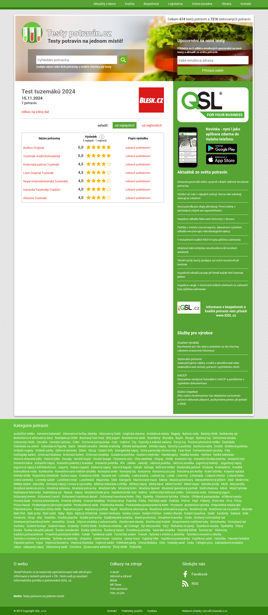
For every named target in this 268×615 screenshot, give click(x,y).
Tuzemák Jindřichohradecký (41, 156)
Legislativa (175, 4)
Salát (211, 513)
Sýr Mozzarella (151, 526)
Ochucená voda (196, 492)
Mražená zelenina (58, 488)
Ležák (170, 475)
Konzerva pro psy (163, 471)
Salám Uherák (173, 513)
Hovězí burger (102, 459)
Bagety (175, 434)
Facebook (199, 574)
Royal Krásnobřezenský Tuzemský (45, 181)
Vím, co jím (117, 593)
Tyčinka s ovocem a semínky (32, 538)
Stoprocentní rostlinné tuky (190, 522)
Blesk (113, 580)
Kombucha (46, 471)
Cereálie (42, 442)
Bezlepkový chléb (66, 438)
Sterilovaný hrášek (158, 522)
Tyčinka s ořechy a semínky (166, 534)
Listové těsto (235, 475)
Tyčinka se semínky (65, 538)
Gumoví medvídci (148, 455)
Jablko (131, 463)
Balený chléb (209, 434)
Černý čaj (180, 442)
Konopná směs (107, 471)
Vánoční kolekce (238, 538)
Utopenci (85, 538)
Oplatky (148, 496)
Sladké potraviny (91, 517)
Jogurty (63, 467)
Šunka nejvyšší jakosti (38, 530)
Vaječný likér (150, 538)
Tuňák (86, 534)
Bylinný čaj (203, 438)
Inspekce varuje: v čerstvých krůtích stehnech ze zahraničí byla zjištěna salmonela (212, 287)
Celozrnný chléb (24, 442)
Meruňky (38, 484)
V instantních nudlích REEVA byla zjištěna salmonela (209, 239)
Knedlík (237, 467)
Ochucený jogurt (219, 492)
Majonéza (102, 480)
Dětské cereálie (87, 446)
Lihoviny (182, 475)
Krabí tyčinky (213, 471)
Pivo (229, 501)
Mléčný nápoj (138, 484)
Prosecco (176, 505)
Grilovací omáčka (97, 455)
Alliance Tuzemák (34, 198)
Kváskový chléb (89, 475)
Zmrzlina (75, 547)
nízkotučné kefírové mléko (166, 492)
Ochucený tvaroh (49, 496)
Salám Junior (131, 513)
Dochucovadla (202, 446)
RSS (195, 583)
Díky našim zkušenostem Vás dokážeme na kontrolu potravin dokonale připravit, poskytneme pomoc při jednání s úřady (212, 397)
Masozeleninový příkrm (210, 480)
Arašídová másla (158, 434)
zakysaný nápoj (33, 547)
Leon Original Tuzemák (38, 173)
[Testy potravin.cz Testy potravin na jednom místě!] (29, 27)
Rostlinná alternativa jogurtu (168, 509)
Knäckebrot (222, 467)
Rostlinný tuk (198, 509)
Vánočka (220, 538)
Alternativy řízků (110, 434)
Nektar (143, 492)
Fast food (184, 450)
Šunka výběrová (91, 530)
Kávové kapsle (122, 467)
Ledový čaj (158, 475)
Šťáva (239, 526)
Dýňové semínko (66, 450)
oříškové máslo (231, 496)
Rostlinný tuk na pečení (224, 509)
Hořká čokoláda (223, 455)
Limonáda (196, 475)
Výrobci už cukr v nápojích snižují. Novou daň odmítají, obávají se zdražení (209, 196)
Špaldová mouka (207, 526)
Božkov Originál (33, 148)
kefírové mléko (165, 467)
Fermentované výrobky (208, 450)
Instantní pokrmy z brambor (75, 463)
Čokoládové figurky (53, 446)
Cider (76, 442)
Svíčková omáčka (110, 526)
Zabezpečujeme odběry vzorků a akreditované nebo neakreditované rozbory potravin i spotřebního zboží (208, 363)
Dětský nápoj (157, 446)
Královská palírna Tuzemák (41, 164)
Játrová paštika (160, 463)
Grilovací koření (73, 455)
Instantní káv (236, 459)
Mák (114, 480)
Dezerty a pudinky (179, 446)
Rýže (70, 513)
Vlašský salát (176, 543)
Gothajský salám (25, 455)
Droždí (218, 446)
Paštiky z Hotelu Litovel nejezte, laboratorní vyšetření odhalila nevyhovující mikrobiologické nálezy (209, 229)
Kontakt (246, 4)
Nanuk (68, 492)
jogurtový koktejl (207, 463)
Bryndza (167, 438)
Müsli (223, 488)
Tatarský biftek (187, 530)
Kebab (138, 467)
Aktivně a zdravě (120, 576)
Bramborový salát (133, 438)
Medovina (242, 480)
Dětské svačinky (109, 446)
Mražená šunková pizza (29, 488)
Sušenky (73, 526)
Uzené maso (102, 538)
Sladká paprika (67, 517)
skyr (39, 517)
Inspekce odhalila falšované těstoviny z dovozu (205, 219)
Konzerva (144, 471)
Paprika (131, 501)
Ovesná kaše (22, 501)
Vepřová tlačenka (82, 543)
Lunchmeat (86, 480)
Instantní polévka (106, 463)
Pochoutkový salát (86, 505)
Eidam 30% (105, 450)
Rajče (113, 509)
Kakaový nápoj (101, 467)
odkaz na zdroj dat (35, 111)
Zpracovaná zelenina (97, 547)
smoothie (58, 522)
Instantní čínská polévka (210, 459)
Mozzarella (237, 484)
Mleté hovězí (173, 484)
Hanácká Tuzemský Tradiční (41, 190)
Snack (71, 522)
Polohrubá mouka (112, 505)
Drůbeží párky (44, 450)
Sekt (245, 513)
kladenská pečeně (188, 467)
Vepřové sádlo (104, 543)
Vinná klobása (147, 543)
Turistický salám (125, 534)
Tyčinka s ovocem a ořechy (204, 534)
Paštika (174, 501)
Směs (188, 517)
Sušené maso (57, 526)
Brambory (153, 438)
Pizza (238, 501)
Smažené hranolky (170, 517)
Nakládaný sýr (52, 492)
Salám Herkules (109, 513)
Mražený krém (127, 488)
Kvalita (129, 4)
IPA (122, 463)
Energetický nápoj (126, 450)
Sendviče (20, 517)
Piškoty (205, 501)
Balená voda (190, 434)
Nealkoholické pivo (97, 492)
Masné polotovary (181, 480)
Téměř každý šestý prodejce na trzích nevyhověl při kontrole (208, 262)
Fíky (227, 450)
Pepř (195, 501)
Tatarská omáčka (163, 530)
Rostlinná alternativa (133, 509)
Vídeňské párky (126, 543)
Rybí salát (49, 513)
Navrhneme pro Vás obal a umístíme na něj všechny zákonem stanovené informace (208, 346)
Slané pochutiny (145, 517)
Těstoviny (221, 530)
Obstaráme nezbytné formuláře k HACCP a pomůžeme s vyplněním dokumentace (210, 379)
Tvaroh (142, 534)
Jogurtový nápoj (231, 463)
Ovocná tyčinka (71, 501)
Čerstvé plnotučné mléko (204, 442)
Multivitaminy (209, 488)
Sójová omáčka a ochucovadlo (97, 522)
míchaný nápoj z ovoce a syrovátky (69, 484)
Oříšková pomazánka (205, 496)
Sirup (31, 517)
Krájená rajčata (234, 471)
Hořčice (206, 455)
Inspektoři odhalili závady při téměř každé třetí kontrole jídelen (210, 275)
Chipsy (158, 459)
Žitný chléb (120, 547)
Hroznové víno (122, 459)
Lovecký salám (45, 480)
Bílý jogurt (113, 438)
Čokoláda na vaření (26, 446)
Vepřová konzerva (56, 543)
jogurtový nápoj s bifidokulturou (35, 467)
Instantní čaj (183, 459)
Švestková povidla (138, 530)
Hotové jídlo (52, 459)
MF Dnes (115, 584)
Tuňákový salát (102, 534)
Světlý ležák (89, 526)
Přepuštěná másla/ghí (226, 505)
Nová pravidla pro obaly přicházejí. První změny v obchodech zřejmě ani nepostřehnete (206, 208)
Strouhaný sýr (237, 522)
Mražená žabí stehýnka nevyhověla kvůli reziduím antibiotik (207, 250)
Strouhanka (218, 522)
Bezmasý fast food (92, 438)
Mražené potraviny (84, 488)
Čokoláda (228, 442)
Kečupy (149, 467)
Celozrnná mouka (224, 438)
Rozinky (247, 509)
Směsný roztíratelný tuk (209, 517)
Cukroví (125, 442)
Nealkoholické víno (124, 492)
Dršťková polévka (236, 446)
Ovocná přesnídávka (45, 501)
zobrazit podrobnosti (138, 147)
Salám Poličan (151, 513)
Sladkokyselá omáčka (118, 517)
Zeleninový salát (56, 547)
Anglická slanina (134, 434)
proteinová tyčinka (197, 505)
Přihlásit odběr (213, 70)
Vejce (39, 543)
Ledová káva (140, 475)
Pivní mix (218, 501)
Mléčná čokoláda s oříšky (110, 484)
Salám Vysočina (194, 513)
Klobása (207, 467)
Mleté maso (191, 484)
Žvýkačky (135, 547)
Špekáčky (227, 526)
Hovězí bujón (82, 459)
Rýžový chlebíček (86, 513)
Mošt (224, 484)
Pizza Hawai (22, 505)
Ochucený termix (25, 496)
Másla (163, 480)
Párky (142, 501)
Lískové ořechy (215, 475)
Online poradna (202, 4)
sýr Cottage (131, 526)
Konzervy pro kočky (189, 471)
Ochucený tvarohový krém (117, 496)
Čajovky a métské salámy (154, 442)
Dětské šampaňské (134, 446)
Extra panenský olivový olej (158, 450)
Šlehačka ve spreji (182, 526)
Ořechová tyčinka (166, 496)
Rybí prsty (34, 513)
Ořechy (184, 496)
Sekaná (235, 513)
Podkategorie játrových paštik (52, 505)
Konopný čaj (128, 471)
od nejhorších (152, 125)
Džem (82, 450)
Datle (71, 446)
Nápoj (78, 492)
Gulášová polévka (122, 455)
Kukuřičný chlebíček (45, 475)
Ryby (61, 513)
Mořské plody (210, 484)
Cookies (152, 611)
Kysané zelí (109, 475)
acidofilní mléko (24, 434)
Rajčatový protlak (96, 509)
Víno (162, 543)
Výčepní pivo (204, 543)
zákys (17, 547)
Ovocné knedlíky (94, 501)
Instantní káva (23, 463)
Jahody (143, 463)
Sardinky (222, 513)
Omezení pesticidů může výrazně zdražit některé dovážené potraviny (213, 184)
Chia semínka (143, 459)
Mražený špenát (149, 488)
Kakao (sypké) (79, 467)
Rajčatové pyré (73, 509)
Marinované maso (145, 480)
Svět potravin (119, 589)
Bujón (179, 438)
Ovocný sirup (115, 501)
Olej (138, 496)
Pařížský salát (157, 501)
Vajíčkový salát (202, 538)
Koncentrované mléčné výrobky (75, 471)
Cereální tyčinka (60, 442)
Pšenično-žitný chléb (47, 509)
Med (230, 480)
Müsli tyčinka (238, 488)
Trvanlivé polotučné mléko (62, 534)
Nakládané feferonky (27, 492)
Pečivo (185, 501)
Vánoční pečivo (24, 543)
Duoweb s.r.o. (220, 611)
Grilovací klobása (49, 455)
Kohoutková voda (25, 471)
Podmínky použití (132, 611)
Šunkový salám (114, 530)
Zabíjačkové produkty (229, 543)
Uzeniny (117, 538)
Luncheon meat (67, 480)
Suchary (19, 526)
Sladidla (49, 517)
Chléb (169, 459)
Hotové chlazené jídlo (28, 459)
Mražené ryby (107, 488)
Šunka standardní (67, 530)
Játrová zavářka (183, 463)
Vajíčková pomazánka (175, 538)
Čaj (134, 442)
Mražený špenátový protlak (179, 488)
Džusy (92, 450)
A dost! (114, 572)
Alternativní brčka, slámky (80, 434)
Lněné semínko (23, 480)
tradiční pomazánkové (28, 534)
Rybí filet (19, 513)
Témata (226, 4)
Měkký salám (22, 484)
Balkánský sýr (229, 434)
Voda (190, 543)
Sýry (166, 526)
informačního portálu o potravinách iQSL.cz (42, 580)
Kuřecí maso (69, 475)
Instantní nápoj (45, 463)
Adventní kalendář (49, 434)
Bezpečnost (151, 4)
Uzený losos (132, 538)
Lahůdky (124, 475)
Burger (189, 438)
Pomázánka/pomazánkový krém (147, 505)
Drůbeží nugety (23, 450)
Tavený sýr (206, 530)
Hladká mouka (189, 455)
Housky (67, 459)
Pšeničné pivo (23, 509)
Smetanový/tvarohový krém (32, 522)
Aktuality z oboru (104, 4)
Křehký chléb (22, 475)
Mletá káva (156, 484)
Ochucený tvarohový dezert (80, 496)
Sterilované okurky (131, 522)
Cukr (115, 442)
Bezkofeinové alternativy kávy (33, 438)
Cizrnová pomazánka (96, 442)
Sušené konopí (36, 526)
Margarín (125, 480)
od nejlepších (124, 125)
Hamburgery (169, 455)
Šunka (18, 530)
